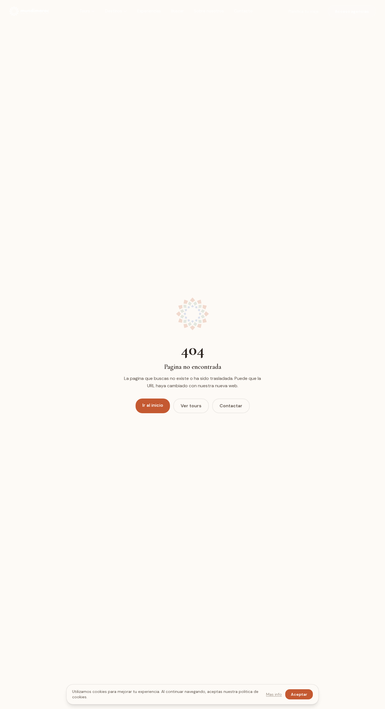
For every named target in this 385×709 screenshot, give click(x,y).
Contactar (231, 406)
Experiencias (149, 11)
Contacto (243, 11)
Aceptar (299, 694)
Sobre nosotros (209, 11)
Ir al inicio (152, 405)
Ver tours (191, 406)
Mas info (274, 694)
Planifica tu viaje (303, 11)
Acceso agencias (352, 11)
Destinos (113, 11)
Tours (84, 11)
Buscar (177, 11)
